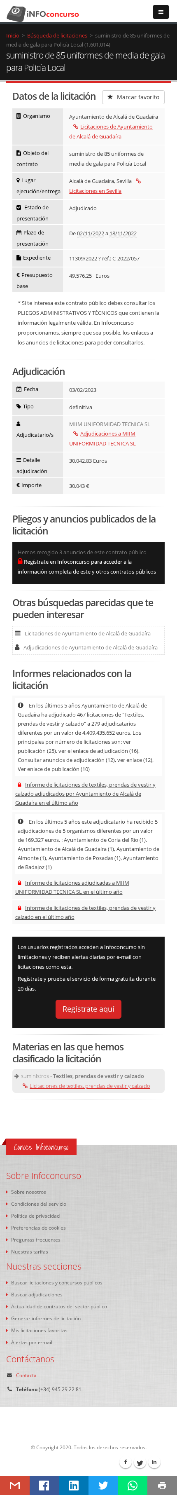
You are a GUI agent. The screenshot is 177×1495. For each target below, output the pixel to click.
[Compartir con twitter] (103, 1485)
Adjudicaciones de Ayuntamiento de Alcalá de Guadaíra (90, 647)
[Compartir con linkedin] (73, 1485)
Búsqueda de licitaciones (57, 35)
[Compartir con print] (162, 1485)
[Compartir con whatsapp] (133, 1485)
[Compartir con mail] (15, 1485)
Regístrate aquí (88, 1009)
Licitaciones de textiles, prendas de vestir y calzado (90, 1086)
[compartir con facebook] (44, 1485)
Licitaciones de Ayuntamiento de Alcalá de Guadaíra (88, 633)
